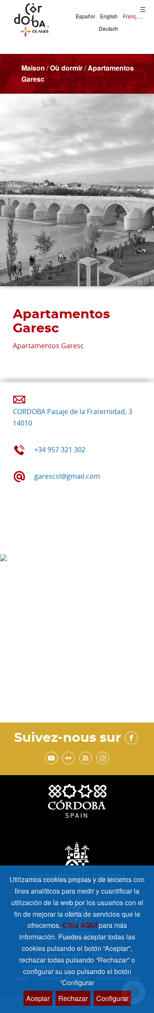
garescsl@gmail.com (67, 476)
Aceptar (38, 998)
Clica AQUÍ (80, 925)
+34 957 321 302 (60, 449)
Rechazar (73, 998)
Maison (33, 68)
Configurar (112, 998)
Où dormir (66, 68)
